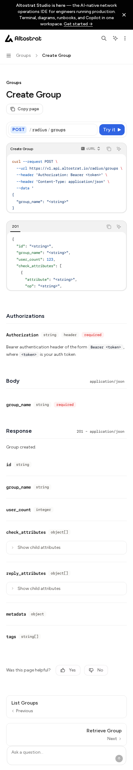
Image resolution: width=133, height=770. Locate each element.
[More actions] (125, 38)
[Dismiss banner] (124, 15)
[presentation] (66, 183)
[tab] (15, 226)
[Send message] (119, 758)
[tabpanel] (66, 261)
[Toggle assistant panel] (115, 38)
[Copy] (92, 130)
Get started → (78, 24)
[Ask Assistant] (119, 149)
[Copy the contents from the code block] (109, 149)
